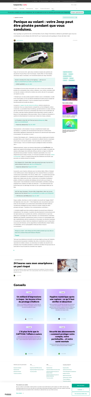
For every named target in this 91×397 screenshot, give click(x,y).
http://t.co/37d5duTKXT (35, 164)
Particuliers (35, 1)
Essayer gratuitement (77, 12)
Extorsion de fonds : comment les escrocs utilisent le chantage (70, 116)
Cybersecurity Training (67, 377)
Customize (80, 389)
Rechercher (76, 17)
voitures (65, 80)
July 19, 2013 (31, 124)
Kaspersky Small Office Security (36, 367)
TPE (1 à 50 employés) (44, 1)
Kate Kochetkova (19, 40)
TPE (31, 364)
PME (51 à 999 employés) (56, 1)
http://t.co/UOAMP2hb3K (21, 122)
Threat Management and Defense (69, 371)
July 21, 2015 (28, 84)
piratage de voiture (67, 76)
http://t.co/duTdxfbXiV (33, 193)
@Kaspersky (42, 120)
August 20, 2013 (32, 167)
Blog (52, 8)
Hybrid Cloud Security (67, 375)
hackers (65, 74)
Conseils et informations (45, 8)
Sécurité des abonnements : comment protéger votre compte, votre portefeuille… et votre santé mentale (62, 336)
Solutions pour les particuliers (20, 364)
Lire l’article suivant (19, 259)
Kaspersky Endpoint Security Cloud (36, 369)
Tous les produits (33, 371)
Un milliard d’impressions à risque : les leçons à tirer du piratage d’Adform (28, 299)
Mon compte (73, 4)
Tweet (17, 235)
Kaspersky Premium (17, 371)
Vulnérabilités (71, 80)
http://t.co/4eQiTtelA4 (20, 81)
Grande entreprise (67, 364)
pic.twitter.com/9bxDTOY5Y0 (34, 81)
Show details (19, 393)
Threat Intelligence (66, 379)
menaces (71, 74)
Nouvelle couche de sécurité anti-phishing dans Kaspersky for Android (70, 131)
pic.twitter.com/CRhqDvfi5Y (46, 193)
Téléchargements (29, 8)
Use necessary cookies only (81, 393)
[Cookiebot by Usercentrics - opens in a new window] (8, 395)
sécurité (71, 78)
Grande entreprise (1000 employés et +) (69, 1)
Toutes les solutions (17, 373)
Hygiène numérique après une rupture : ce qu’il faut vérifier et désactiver (62, 299)
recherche (65, 78)
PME (47, 364)
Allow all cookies (80, 385)
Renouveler (22, 8)
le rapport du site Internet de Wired (28, 105)
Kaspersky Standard (17, 367)
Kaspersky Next (49, 367)
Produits (15, 8)
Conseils (29, 292)
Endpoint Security (66, 373)
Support (36, 8)
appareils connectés (19, 17)
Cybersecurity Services (67, 369)
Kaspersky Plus (16, 369)
